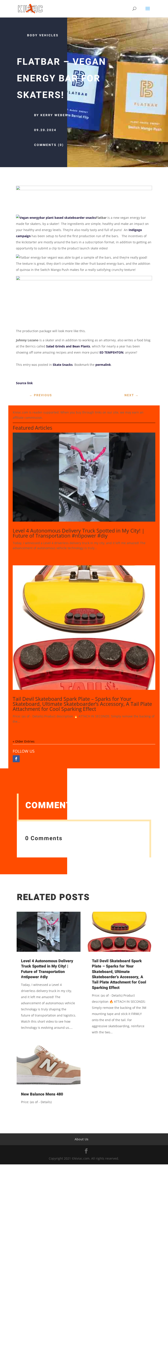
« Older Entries (24, 741)
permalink (103, 365)
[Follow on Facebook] (16, 758)
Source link (24, 383)
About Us (81, 1139)
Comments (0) (49, 145)
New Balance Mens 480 (42, 1094)
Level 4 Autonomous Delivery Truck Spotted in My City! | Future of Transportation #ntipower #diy (79, 533)
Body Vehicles (43, 35)
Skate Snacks (63, 365)
